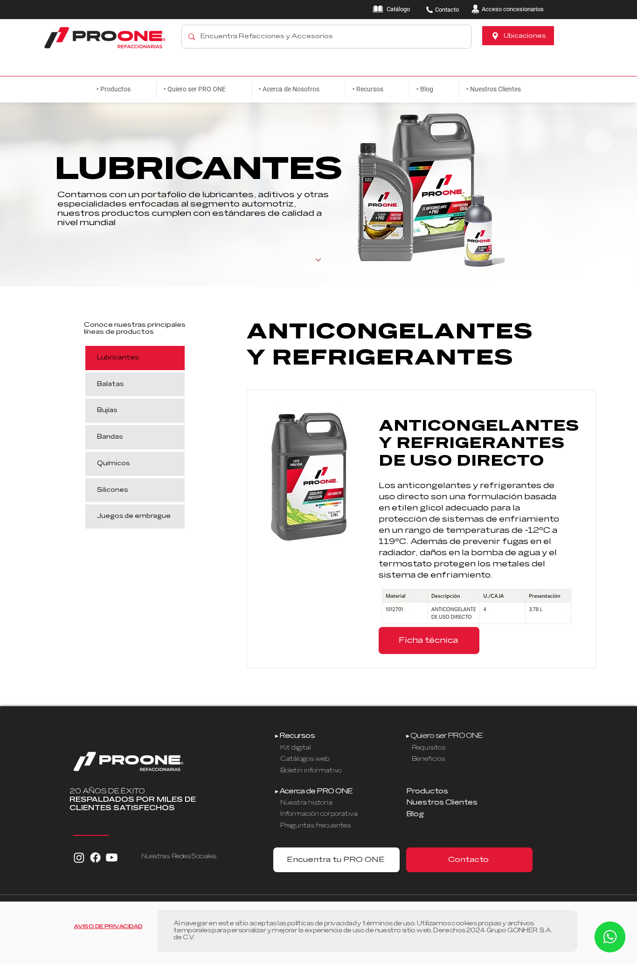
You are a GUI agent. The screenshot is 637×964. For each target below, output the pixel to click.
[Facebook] (95, 857)
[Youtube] (111, 857)
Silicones (112, 490)
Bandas (110, 437)
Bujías (107, 410)
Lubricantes (117, 357)
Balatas (110, 384)
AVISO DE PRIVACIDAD (108, 926)
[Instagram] (79, 857)
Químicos (113, 463)
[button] (203, 89)
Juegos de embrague (134, 516)
